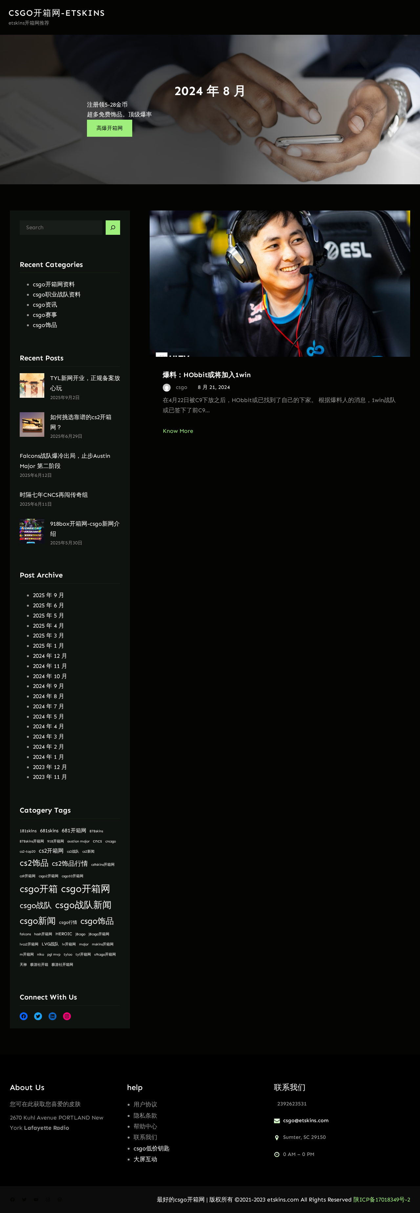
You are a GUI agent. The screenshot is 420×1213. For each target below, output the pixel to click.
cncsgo (110, 841)
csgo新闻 (38, 921)
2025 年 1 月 (48, 645)
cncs (97, 841)
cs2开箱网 (51, 850)
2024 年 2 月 (48, 746)
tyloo (68, 954)
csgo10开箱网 (72, 876)
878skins (96, 831)
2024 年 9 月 (48, 686)
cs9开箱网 (27, 876)
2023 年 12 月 (50, 767)
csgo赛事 (45, 314)
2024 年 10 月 (50, 676)
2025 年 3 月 (48, 635)
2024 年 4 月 (48, 726)
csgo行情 (68, 922)
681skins (49, 831)
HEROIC (63, 933)
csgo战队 (36, 905)
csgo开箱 (39, 888)
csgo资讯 (45, 304)
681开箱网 (74, 830)
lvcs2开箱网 (29, 944)
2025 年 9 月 (48, 595)
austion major (78, 841)
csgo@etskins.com (305, 1120)
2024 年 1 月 (48, 756)
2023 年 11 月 (50, 776)
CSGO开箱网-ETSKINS (57, 13)
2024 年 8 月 (48, 696)
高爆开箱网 (109, 128)
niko (40, 954)
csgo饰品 (45, 325)
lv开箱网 (69, 944)
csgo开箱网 (85, 889)
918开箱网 (55, 841)
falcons (25, 934)
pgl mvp (53, 954)
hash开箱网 (43, 934)
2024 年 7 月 (48, 706)
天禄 (23, 964)
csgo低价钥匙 (152, 1148)
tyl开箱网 (83, 954)
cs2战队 (73, 851)
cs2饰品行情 (70, 863)
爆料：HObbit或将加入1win (207, 375)
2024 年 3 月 (48, 736)
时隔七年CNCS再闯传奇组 (54, 494)
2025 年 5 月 (48, 615)
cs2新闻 (88, 851)
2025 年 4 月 (48, 625)
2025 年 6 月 (48, 605)
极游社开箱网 (62, 964)
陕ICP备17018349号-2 (381, 1199)
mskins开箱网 (103, 944)
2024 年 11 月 (50, 666)
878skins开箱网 (32, 841)
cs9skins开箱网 (103, 864)
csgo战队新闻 (83, 905)
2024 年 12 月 (50, 655)
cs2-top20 (27, 851)
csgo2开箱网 (48, 876)
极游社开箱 (39, 964)
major (84, 944)
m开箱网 (27, 954)
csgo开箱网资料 (54, 284)
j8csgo (80, 934)
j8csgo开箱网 (99, 934)
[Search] (113, 227)
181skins (28, 830)
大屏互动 (145, 1159)
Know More (178, 431)
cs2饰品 (34, 863)
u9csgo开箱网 (105, 954)
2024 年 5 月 (48, 716)
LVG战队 (50, 943)
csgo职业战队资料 (57, 294)
